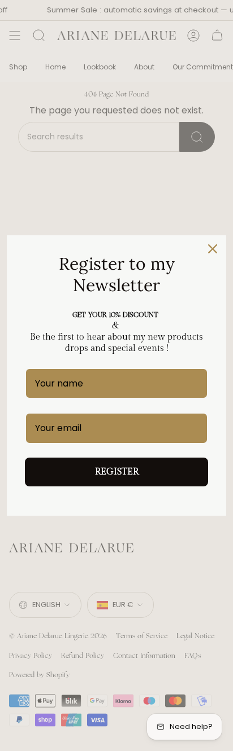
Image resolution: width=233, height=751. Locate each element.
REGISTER (117, 472)
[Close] (212, 248)
